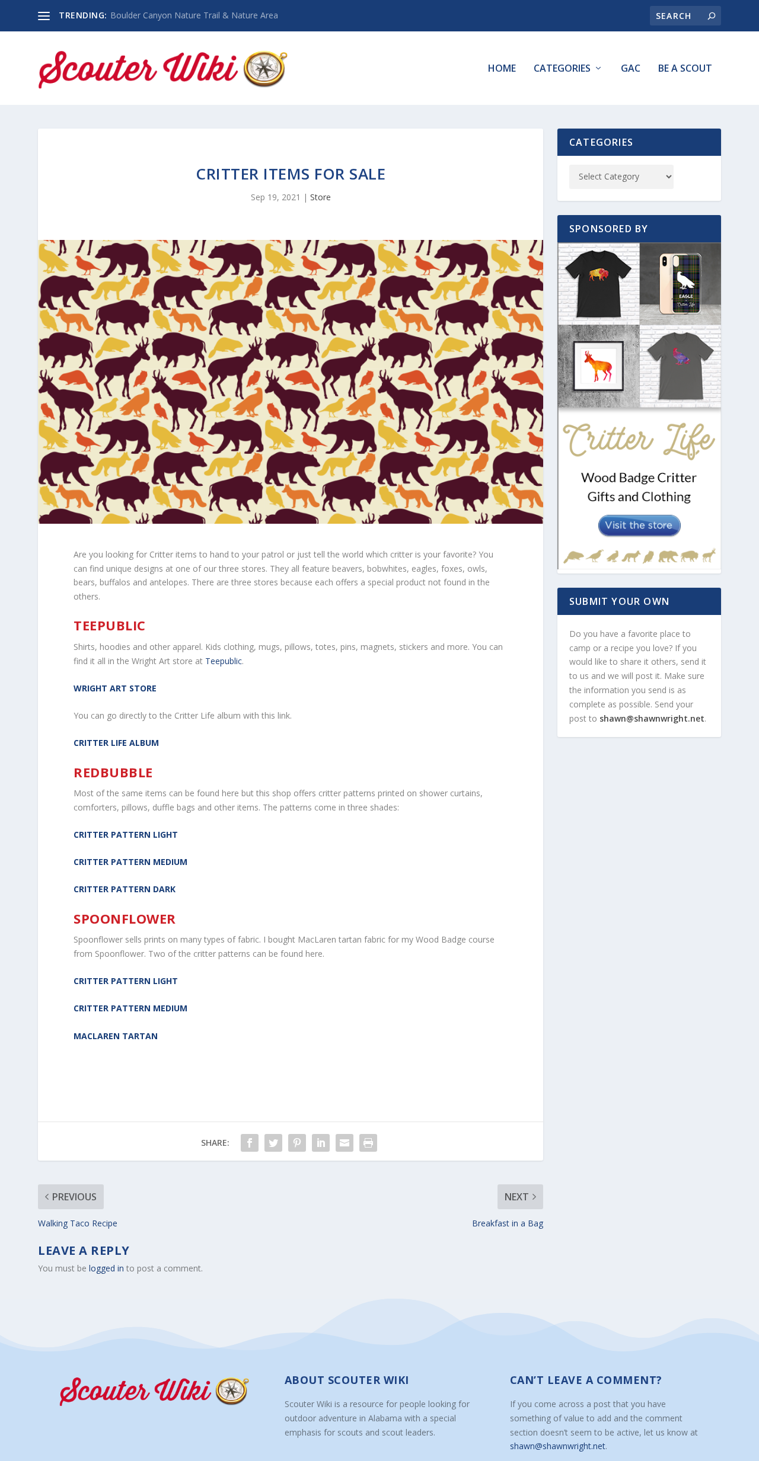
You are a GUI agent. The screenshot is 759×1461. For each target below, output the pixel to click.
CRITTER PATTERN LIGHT (126, 834)
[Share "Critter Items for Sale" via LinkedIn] (321, 1143)
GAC (630, 69)
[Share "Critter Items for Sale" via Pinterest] (297, 1143)
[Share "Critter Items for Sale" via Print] (368, 1143)
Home (502, 69)
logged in (106, 1268)
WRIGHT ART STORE (115, 688)
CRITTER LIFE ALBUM (116, 742)
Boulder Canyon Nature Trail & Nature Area (194, 15)
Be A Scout (685, 69)
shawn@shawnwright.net (651, 718)
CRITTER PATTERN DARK (125, 889)
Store (320, 197)
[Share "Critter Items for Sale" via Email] (344, 1143)
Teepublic (222, 661)
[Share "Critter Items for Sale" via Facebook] (249, 1143)
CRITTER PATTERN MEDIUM (130, 861)
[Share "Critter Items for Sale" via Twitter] (273, 1143)
